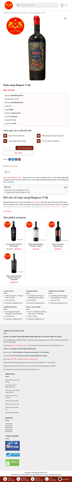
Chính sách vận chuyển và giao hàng (12, 391)
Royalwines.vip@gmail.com (14, 303)
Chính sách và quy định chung (12, 381)
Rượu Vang (14, 13)
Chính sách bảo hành (11, 401)
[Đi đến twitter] (13, 159)
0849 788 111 (32, 300)
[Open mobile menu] (66, 5)
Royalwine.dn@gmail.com (36, 319)
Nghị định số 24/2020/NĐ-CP (18, 345)
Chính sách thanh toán (12, 404)
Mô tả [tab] (7, 172)
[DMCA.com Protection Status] (12, 462)
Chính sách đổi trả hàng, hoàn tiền (10, 386)
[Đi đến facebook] (9, 159)
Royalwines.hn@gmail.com (36, 303)
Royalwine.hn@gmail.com (30, 359)
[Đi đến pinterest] (19, 159)
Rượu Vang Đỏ (23, 13)
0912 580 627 (10, 316)
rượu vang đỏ (36, 202)
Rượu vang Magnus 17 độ (12, 177)
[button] (65, 18)
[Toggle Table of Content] (64, 187)
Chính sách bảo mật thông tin (11, 396)
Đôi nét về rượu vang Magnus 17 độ (17, 190)
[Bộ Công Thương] (12, 455)
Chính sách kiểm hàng (11, 412)
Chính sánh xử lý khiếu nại (11, 408)
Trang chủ (6, 13)
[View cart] (62, 5)
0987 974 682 (32, 316)
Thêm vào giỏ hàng (25, 148)
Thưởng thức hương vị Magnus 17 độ (18, 192)
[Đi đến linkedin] (16, 159)
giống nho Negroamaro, (53, 207)
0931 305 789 (10, 300)
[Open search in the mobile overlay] (37, 5)
